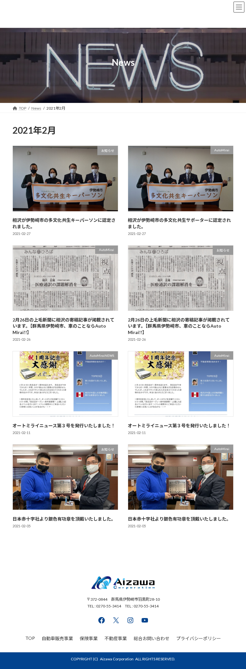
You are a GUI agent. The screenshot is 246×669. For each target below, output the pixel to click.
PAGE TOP (234, 642)
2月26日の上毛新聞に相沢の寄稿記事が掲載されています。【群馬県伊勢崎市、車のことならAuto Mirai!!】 (63, 326)
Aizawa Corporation (117, 658)
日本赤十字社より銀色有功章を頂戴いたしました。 (64, 519)
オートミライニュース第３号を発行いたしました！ (63, 425)
